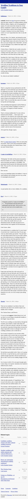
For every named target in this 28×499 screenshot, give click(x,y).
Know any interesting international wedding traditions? (7, 461)
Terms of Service (5, 491)
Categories (8, 488)
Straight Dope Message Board (8, 1)
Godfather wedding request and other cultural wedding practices (8, 442)
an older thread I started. (10, 141)
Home (2, 488)
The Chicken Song (6, 469)
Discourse (9, 495)
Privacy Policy (14, 491)
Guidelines (15, 488)
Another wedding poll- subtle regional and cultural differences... (7, 452)
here (13, 20)
